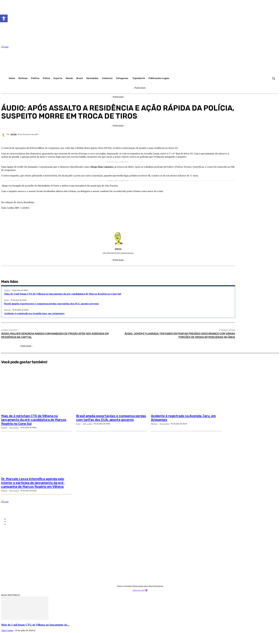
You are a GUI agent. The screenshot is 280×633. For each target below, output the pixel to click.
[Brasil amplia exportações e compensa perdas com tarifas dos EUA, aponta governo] (111, 389)
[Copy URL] (219, 140)
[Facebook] (156, 140)
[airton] (3, 134)
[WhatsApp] (188, 140)
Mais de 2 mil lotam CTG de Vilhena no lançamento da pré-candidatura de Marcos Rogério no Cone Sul (62, 293)
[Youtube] (3, 540)
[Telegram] (209, 140)
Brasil (6, 300)
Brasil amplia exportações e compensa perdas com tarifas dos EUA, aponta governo (51, 303)
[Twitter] (167, 140)
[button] (273, 78)
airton (13, 134)
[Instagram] (8, 536)
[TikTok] (13, 536)
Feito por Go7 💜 (140, 590)
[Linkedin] (198, 140)
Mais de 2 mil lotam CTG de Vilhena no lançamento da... (35, 624)
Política (7, 290)
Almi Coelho (14, 428)
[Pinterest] (177, 140)
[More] (230, 140)
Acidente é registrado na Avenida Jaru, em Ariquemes (34, 313)
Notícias (7, 310)
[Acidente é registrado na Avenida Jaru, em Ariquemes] (186, 389)
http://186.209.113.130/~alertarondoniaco (118, 253)
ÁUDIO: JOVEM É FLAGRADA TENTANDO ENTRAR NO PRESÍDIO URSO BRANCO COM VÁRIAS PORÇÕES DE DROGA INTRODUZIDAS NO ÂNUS (180, 335)
